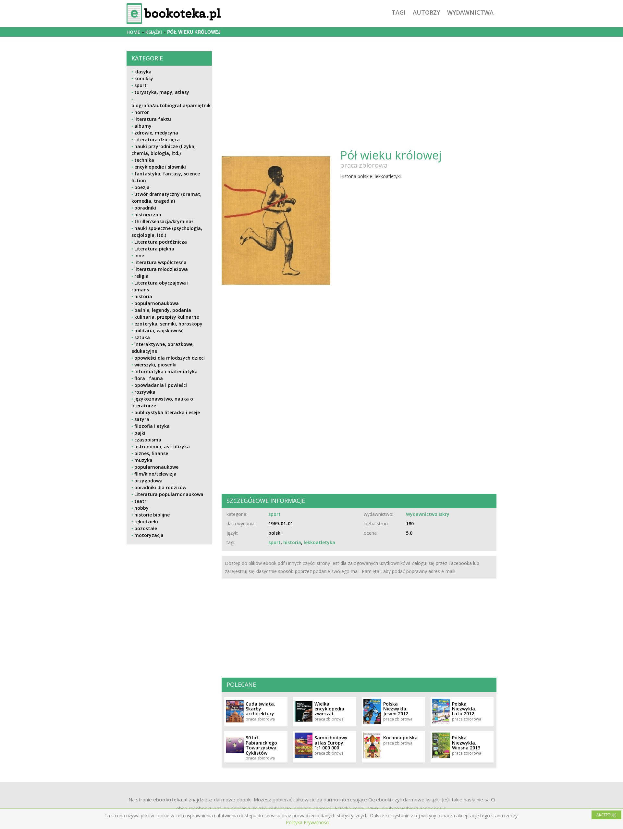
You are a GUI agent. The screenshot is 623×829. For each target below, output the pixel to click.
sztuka (142, 337)
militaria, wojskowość (158, 330)
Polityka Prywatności (307, 822)
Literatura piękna (154, 249)
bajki (139, 433)
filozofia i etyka (152, 426)
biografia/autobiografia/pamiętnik (171, 105)
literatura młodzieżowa (161, 269)
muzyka (143, 460)
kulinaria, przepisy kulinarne (166, 317)
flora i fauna (148, 378)
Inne (139, 255)
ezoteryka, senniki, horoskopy (168, 324)
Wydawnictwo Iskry (427, 514)
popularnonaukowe (156, 467)
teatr (140, 501)
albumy (143, 126)
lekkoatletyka (319, 542)
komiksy (143, 78)
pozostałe (145, 528)
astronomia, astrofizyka (162, 446)
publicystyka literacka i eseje (167, 412)
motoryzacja (149, 535)
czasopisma (147, 440)
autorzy (426, 12)
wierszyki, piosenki (155, 365)
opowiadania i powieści (160, 385)
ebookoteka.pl (170, 799)
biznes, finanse (151, 453)
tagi (399, 12)
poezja (142, 187)
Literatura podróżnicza (160, 242)
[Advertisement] (169, 594)
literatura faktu (152, 119)
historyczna (147, 214)
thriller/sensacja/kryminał (163, 221)
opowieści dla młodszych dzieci (169, 358)
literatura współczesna (160, 262)
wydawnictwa (470, 12)
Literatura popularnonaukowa (168, 494)
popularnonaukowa (156, 303)
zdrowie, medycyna (156, 133)
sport (140, 85)
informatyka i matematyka (166, 371)
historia (143, 296)
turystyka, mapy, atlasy (161, 92)
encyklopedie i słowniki (160, 167)
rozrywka (144, 392)
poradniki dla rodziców (160, 487)
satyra (141, 419)
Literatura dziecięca (157, 139)
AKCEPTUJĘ (606, 815)
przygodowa (148, 481)
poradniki (145, 208)
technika (144, 160)
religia (141, 276)
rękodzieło (146, 521)
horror (141, 112)
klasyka (143, 72)
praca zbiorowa (363, 165)
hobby (141, 508)
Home (133, 32)
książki (153, 32)
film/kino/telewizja (155, 474)
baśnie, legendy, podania (162, 310)
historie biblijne (152, 515)
